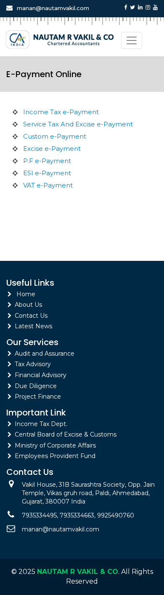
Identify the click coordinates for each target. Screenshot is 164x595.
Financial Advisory (40, 375)
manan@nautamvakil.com (53, 8)
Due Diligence (36, 386)
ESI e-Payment (47, 173)
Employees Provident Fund (55, 456)
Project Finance (38, 396)
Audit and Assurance (44, 353)
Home (25, 294)
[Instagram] (147, 7)
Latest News (33, 326)
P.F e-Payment (47, 161)
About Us (28, 304)
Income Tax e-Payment (61, 112)
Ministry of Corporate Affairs (55, 445)
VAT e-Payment (48, 185)
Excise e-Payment (52, 149)
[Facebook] (125, 7)
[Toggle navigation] (131, 40)
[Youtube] (155, 7)
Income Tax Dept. (41, 424)
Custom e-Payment (54, 136)
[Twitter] (132, 7)
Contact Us (31, 315)
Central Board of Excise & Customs (65, 434)
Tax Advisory (33, 364)
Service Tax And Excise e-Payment (78, 124)
